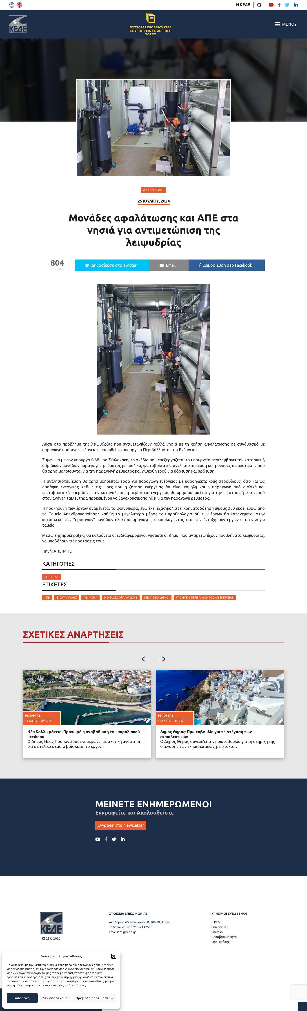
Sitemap (217, 932)
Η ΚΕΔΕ (243, 4)
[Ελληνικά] (11, 5)
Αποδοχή (22, 998)
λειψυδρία (90, 597)
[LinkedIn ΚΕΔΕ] (296, 5)
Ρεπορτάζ (51, 576)
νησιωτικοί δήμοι (156, 597)
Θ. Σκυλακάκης (66, 597)
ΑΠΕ (47, 597)
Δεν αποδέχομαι (55, 998)
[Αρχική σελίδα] (18, 24)
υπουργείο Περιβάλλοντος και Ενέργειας (205, 597)
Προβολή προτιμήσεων (94, 998)
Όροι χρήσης (220, 942)
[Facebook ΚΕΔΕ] (279, 5)
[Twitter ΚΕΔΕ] (287, 5)
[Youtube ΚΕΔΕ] (271, 5)
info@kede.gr (126, 932)
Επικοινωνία (220, 927)
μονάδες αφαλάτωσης (120, 597)
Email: (113, 932)
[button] (113, 956)
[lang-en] (19, 5)
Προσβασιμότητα (224, 937)
